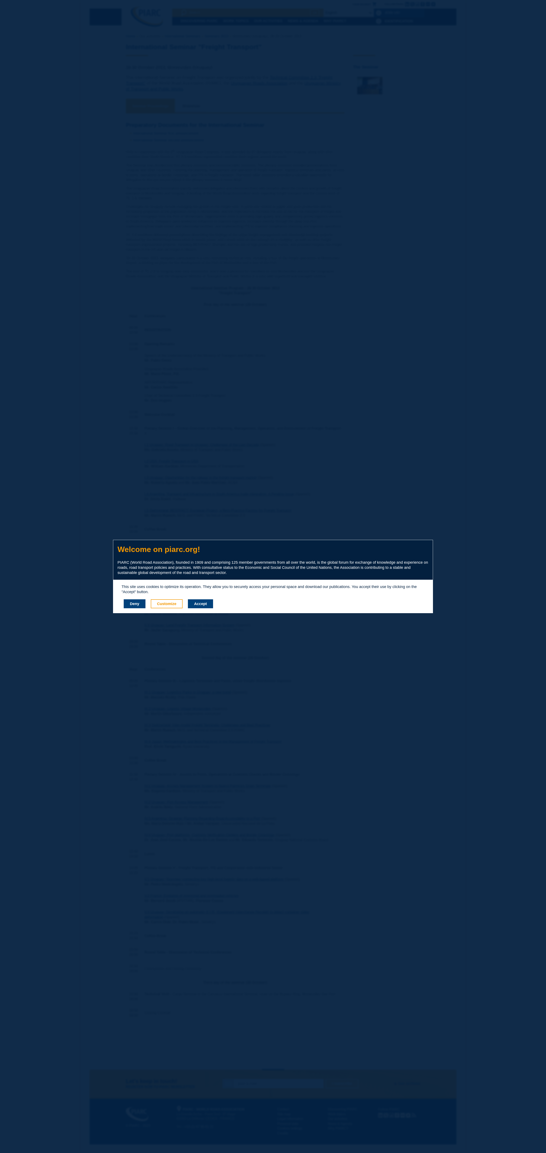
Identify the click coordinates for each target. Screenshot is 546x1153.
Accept (200, 604)
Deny (134, 604)
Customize (166, 604)
